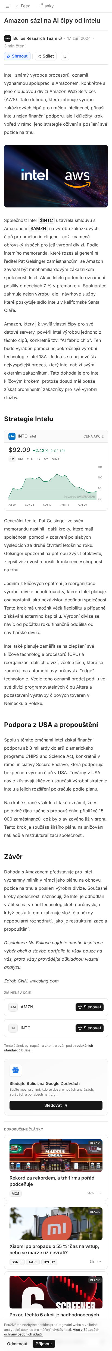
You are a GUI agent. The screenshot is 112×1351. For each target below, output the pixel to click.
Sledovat (92, 1006)
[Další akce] (98, 1193)
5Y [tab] (46, 459)
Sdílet (48, 56)
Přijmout (44, 1343)
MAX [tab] (56, 459)
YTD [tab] (30, 459)
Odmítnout (17, 1343)
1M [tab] (12, 459)
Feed (25, 5)
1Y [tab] (39, 459)
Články (47, 5)
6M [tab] (20, 459)
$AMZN (38, 228)
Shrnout (19, 56)
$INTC (46, 220)
